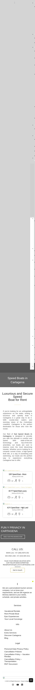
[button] (32, 190)
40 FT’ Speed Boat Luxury (17, 491)
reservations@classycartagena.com (18, 565)
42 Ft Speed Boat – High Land (17, 508)
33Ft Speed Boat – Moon (17, 474)
